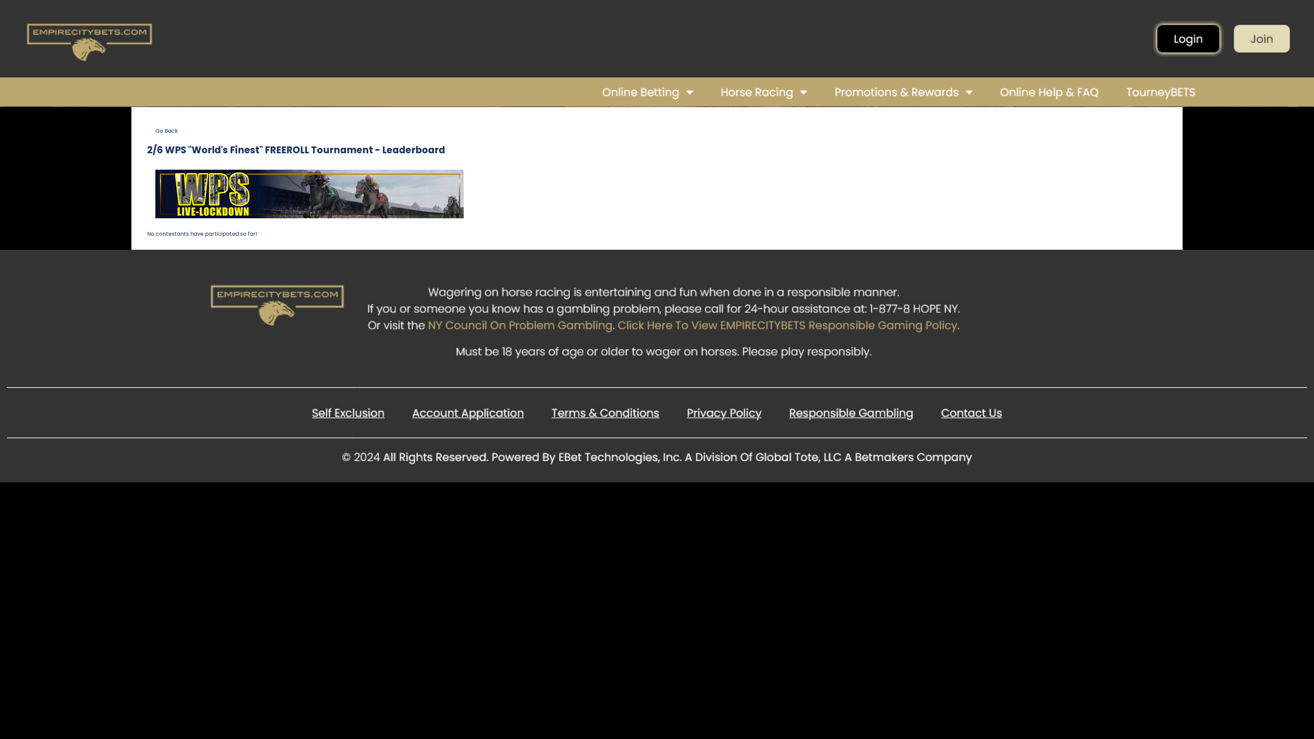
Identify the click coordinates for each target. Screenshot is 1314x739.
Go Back (166, 131)
